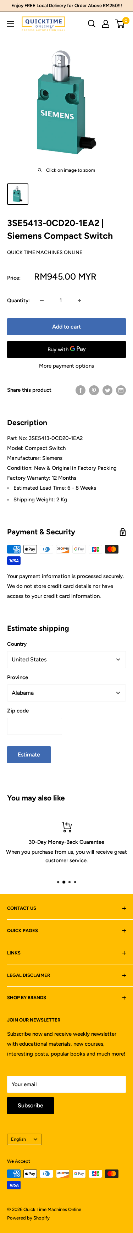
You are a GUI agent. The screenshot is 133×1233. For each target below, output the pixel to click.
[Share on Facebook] (80, 390)
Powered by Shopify (28, 1218)
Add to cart (66, 326)
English (18, 1139)
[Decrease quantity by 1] (41, 300)
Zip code (18, 711)
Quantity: (18, 300)
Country (17, 644)
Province (17, 677)
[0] (120, 24)
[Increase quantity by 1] (79, 300)
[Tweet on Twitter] (107, 390)
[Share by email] (121, 390)
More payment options (66, 366)
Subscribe (30, 1105)
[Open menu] (10, 24)
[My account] (105, 24)
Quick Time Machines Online (44, 252)
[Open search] (92, 24)
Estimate (29, 754)
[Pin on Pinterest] (94, 390)
